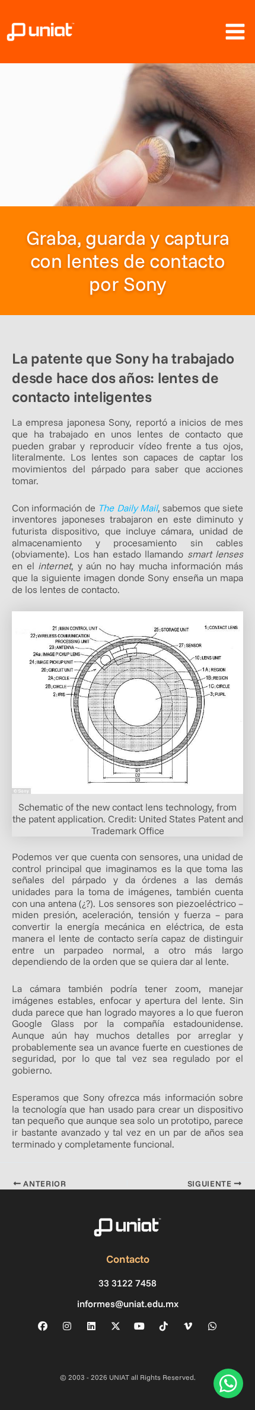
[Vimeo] (188, 1326)
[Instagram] (67, 1326)
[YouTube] (139, 1326)
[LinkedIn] (91, 1326)
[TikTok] (163, 1326)
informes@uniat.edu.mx (128, 1303)
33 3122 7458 (127, 1283)
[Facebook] (42, 1326)
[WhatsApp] (212, 1326)
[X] (115, 1326)
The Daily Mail (128, 508)
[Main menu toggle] (234, 32)
